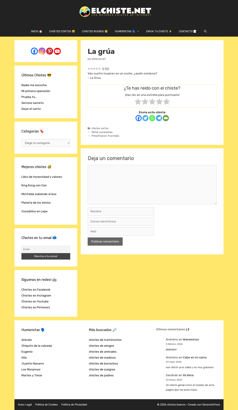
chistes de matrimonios (105, 339)
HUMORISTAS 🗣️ (125, 31)
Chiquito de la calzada (36, 345)
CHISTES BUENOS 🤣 (95, 31)
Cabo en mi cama (195, 357)
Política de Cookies (46, 404)
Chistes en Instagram (36, 295)
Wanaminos (191, 339)
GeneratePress (211, 404)
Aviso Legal (25, 404)
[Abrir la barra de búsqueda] (205, 31)
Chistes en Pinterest (35, 307)
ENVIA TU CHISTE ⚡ (159, 31)
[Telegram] (159, 118)
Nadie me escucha (34, 85)
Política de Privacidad (74, 404)
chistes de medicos (102, 357)
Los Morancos (30, 369)
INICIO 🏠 (36, 31)
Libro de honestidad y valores (41, 177)
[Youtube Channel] (57, 51)
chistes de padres (101, 375)
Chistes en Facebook (35, 289)
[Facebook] (139, 118)
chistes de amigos (101, 345)
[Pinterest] (49, 51)
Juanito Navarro (32, 363)
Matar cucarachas (102, 132)
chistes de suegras (102, 369)
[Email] (166, 118)
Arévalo (26, 339)
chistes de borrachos (103, 363)
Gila (24, 357)
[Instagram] (42, 51)
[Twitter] (145, 118)
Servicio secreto (32, 103)
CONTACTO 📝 (188, 31)
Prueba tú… (29, 97)
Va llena (188, 375)
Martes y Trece (31, 375)
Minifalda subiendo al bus (38, 194)
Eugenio (27, 351)
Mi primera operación (35, 91)
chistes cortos (100, 128)
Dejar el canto (31, 109)
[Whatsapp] (152, 118)
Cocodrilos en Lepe (34, 211)
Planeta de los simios (36, 202)
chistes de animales (103, 351)
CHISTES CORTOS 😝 (62, 31)
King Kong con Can (34, 185)
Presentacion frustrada (105, 135)
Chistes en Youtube (35, 301)
